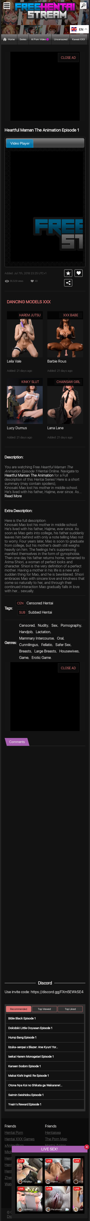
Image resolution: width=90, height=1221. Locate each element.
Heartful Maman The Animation (29, 475)
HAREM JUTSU (30, 315)
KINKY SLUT (30, 382)
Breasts (25, 651)
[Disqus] (45, 803)
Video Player (20, 143)
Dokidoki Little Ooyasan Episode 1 (30, 1028)
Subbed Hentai (40, 612)
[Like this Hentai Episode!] (79, 273)
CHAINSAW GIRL (68, 382)
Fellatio (46, 645)
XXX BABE (70, 315)
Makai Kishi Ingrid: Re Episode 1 (28, 1075)
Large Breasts (45, 651)
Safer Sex (63, 645)
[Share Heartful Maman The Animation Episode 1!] (68, 282)
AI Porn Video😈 (40, 39)
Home (11, 39)
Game (23, 657)
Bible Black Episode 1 (22, 1018)
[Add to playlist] (68, 273)
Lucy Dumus (17, 428)
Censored (27, 625)
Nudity (43, 625)
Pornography (71, 625)
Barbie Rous (56, 361)
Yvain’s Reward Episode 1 (24, 1104)
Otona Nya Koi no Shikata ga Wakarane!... (35, 1085)
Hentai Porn (14, 1132)
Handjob (26, 632)
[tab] (19, 143)
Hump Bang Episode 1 (22, 1037)
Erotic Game (41, 657)
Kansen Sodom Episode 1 (24, 1066)
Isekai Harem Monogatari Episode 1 (31, 1056)
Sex (54, 625)
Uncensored (60, 39)
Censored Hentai (40, 603)
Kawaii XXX (78, 39)
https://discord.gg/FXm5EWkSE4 (57, 992)
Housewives (69, 651)
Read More (13, 496)
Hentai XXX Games (20, 1139)
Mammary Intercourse (36, 638)
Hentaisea (53, 1132)
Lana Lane (55, 428)
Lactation (43, 632)
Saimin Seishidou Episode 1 (26, 1095)
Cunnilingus (28, 645)
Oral (60, 638)
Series (23, 39)
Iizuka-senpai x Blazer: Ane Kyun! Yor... (33, 1047)
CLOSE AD (68, 58)
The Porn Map (56, 1139)
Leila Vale (14, 361)
